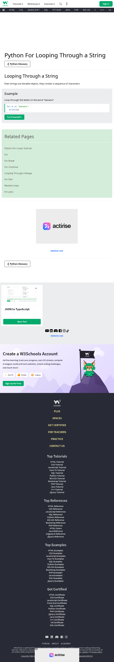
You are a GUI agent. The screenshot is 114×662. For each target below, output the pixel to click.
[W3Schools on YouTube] (47, 331)
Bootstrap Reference (55, 522)
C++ (102, 10)
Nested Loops (11, 185)
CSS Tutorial (57, 464)
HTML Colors (56, 528)
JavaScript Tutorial (57, 467)
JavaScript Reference (56, 511)
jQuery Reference (56, 536)
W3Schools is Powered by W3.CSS (80, 656)
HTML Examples (55, 550)
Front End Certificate (57, 603)
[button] (60, 3)
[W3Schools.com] (57, 404)
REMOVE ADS (57, 251)
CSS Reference (55, 508)
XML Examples (55, 578)
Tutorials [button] (17, 3)
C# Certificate (57, 622)
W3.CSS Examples (55, 567)
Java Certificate (57, 616)
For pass (8, 191)
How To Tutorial (57, 470)
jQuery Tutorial (57, 492)
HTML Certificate (57, 594)
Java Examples (56, 575)
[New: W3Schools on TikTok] (67, 331)
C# (110, 10)
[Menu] (3, 10)
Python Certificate (57, 608)
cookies (85, 652)
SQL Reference (56, 514)
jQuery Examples (56, 580)
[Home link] (5, 3)
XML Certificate (57, 625)
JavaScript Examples (55, 556)
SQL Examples (55, 561)
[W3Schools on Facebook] (60, 331)
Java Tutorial (57, 486)
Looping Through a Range (18, 173)
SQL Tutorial (57, 472)
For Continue (11, 167)
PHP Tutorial (57, 484)
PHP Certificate (57, 611)
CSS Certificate (57, 597)
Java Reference (56, 531)
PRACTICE (57, 439)
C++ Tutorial (57, 489)
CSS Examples (55, 553)
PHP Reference (56, 525)
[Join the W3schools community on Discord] (56, 331)
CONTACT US (57, 446)
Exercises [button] (49, 3)
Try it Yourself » (14, 117)
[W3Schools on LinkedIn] (51, 331)
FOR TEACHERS (57, 432)
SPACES (57, 418)
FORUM (46, 643)
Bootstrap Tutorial (57, 481)
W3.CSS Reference (55, 520)
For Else (8, 179)
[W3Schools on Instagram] (64, 331)
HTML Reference (55, 506)
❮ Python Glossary (17, 63)
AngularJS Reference (55, 533)
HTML (12, 10)
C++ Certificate (57, 619)
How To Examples (55, 558)
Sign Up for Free (13, 383)
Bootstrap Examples (55, 569)
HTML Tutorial (57, 461)
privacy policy (97, 652)
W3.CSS (86, 10)
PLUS (57, 411)
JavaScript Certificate (57, 600)
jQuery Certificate (57, 614)
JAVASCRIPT (33, 10)
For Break (9, 160)
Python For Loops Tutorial (18, 148)
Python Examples (55, 564)
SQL (46, 10)
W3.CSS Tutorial (57, 478)
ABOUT (55, 643)
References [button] (33, 3)
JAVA (67, 10)
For (6, 154)
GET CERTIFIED (57, 425)
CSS (21, 10)
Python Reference (55, 517)
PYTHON (56, 10)
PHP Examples (55, 572)
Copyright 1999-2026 (29, 656)
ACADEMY (66, 643)
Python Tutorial (57, 475)
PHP (76, 10)
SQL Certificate (57, 605)
